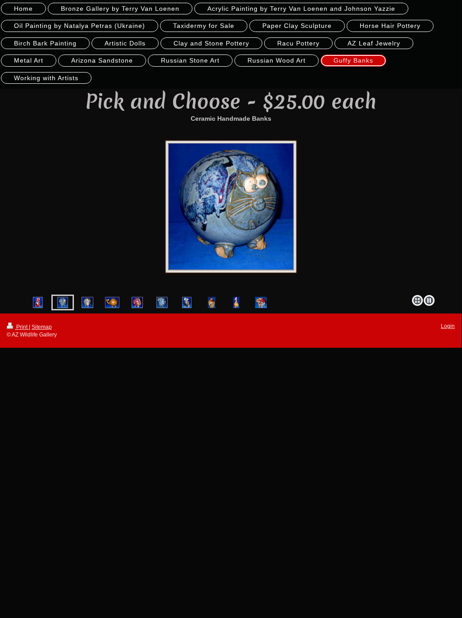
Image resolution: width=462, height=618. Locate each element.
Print (22, 327)
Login (448, 326)
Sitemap (42, 327)
